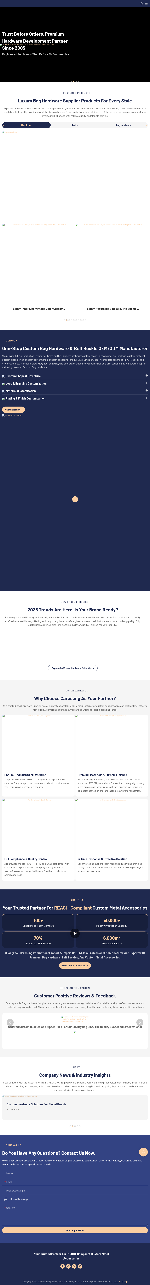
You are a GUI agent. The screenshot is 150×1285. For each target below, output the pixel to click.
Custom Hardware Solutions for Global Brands (37, 1104)
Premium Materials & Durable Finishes (102, 775)
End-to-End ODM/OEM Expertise (25, 775)
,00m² (111, 938)
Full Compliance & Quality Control (25, 859)
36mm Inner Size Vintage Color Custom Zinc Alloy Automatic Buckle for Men (38, 309)
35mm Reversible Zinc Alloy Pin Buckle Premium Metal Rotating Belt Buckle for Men (112, 309)
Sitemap (123, 1281)
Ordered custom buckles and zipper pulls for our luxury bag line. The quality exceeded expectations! (75, 1027)
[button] (71, 81)
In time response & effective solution (102, 859)
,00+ (112, 920)
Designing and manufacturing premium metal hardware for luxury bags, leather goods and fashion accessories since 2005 (38, 51)
